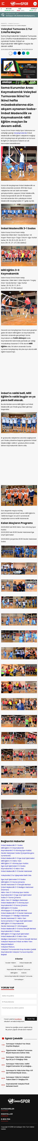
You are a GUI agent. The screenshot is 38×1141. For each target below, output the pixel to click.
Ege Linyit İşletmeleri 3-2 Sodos (13, 866)
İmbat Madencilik (26, 963)
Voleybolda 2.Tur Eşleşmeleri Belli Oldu (16, 875)
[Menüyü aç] (3, 4)
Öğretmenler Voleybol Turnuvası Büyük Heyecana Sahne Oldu (19, 1051)
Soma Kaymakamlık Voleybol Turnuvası (18, 976)
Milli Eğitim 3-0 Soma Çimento (13, 882)
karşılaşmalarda (20, 133)
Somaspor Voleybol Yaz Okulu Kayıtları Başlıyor (18, 1045)
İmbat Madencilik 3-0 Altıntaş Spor (15, 903)
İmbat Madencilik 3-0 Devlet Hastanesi (16, 871)
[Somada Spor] (19, 4)
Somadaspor (19, 979)
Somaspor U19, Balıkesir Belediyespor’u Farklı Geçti (20, 16)
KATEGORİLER (7, 1109)
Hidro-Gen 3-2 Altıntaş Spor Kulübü (15, 892)
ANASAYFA (4, 23)
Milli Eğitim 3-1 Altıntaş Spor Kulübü (14, 863)
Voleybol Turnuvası (13, 23)
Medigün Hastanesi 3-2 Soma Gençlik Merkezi (19, 939)
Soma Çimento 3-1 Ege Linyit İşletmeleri (16, 921)
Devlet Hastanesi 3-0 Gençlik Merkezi (16, 884)
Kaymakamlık (18, 966)
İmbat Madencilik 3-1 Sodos (12, 845)
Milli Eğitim (14, 973)
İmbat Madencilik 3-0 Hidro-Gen (14, 936)
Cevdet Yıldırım (10, 963)
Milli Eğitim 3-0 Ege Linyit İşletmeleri (15, 934)
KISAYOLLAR (7, 1114)
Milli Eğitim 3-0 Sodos (9, 908)
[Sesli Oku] (10, 53)
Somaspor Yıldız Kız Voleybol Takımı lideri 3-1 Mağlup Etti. (17, 1078)
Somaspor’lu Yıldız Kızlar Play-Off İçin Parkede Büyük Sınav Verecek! (19, 1071)
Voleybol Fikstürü (8, 947)
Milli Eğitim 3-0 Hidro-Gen (11, 861)
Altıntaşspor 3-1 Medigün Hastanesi (15, 916)
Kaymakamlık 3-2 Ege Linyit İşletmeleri (16, 895)
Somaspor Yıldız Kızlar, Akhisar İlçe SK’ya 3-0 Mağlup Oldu (18, 1058)
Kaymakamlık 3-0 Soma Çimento (14, 905)
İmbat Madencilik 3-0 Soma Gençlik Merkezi (18, 928)
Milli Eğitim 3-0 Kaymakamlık (12, 848)
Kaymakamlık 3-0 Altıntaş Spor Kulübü (16, 850)
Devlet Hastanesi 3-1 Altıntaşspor (14, 926)
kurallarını (18, 1019)
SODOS (23, 973)
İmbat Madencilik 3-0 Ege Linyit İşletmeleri (17, 858)
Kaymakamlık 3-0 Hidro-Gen (12, 868)
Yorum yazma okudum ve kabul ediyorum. (14, 1020)
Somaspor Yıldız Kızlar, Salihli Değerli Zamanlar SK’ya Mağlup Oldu (18, 1065)
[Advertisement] (19, 372)
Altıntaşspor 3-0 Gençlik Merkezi (14, 910)
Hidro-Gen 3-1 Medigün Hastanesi (14, 900)
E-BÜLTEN (5, 1119)
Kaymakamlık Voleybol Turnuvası (18, 969)
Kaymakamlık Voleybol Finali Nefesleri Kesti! (17, 1085)
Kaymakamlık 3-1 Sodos (10, 931)
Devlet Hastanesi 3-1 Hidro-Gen (13, 918)
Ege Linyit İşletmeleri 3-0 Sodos (13, 879)
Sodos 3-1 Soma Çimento (11, 897)
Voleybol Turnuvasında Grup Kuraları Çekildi (18, 949)
